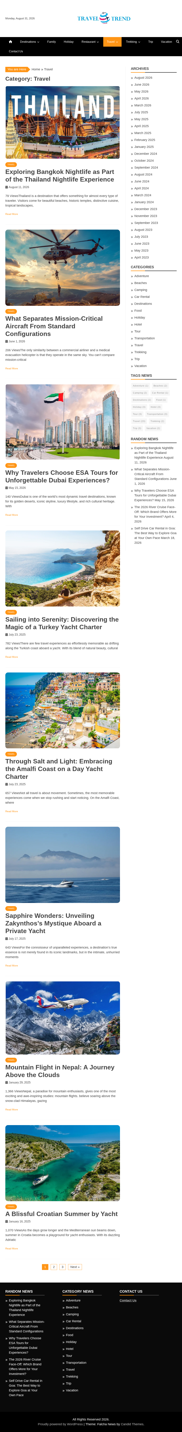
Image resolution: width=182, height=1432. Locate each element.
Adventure (141, 276)
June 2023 (141, 243)
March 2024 (142, 195)
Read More (11, 214)
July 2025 (141, 112)
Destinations (28, 41)
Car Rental (142, 297)
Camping (140, 290)
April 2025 (141, 126)
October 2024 (144, 160)
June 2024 (141, 181)
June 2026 (141, 84)
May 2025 (141, 119)
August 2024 (143, 174)
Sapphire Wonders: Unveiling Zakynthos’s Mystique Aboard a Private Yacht (53, 923)
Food (138, 310)
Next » (75, 1267)
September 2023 (146, 223)
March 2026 (142, 105)
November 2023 (145, 216)
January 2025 (144, 147)
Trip (150, 41)
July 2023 (141, 236)
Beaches (140, 283)
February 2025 (144, 140)
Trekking (131, 41)
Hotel (138, 324)
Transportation (144, 338)
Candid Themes (132, 1424)
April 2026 (141, 98)
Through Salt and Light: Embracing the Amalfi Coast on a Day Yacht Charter (58, 769)
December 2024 (145, 153)
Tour (137, 331)
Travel (111, 41)
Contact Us (16, 51)
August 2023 (143, 230)
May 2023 (141, 250)
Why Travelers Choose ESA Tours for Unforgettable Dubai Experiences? (155, 495)
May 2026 (141, 91)
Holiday (69, 41)
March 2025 (142, 133)
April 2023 (141, 257)
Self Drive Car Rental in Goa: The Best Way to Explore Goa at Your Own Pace (155, 533)
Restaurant (88, 41)
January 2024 (144, 202)
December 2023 (145, 209)
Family (51, 41)
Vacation (166, 41)
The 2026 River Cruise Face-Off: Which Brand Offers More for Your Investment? (155, 511)
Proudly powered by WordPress (61, 1424)
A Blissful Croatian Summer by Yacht (61, 1213)
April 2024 (141, 188)
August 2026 (143, 77)
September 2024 (146, 167)
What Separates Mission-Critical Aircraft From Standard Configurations (54, 326)
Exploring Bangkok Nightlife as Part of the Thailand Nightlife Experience (153, 452)
